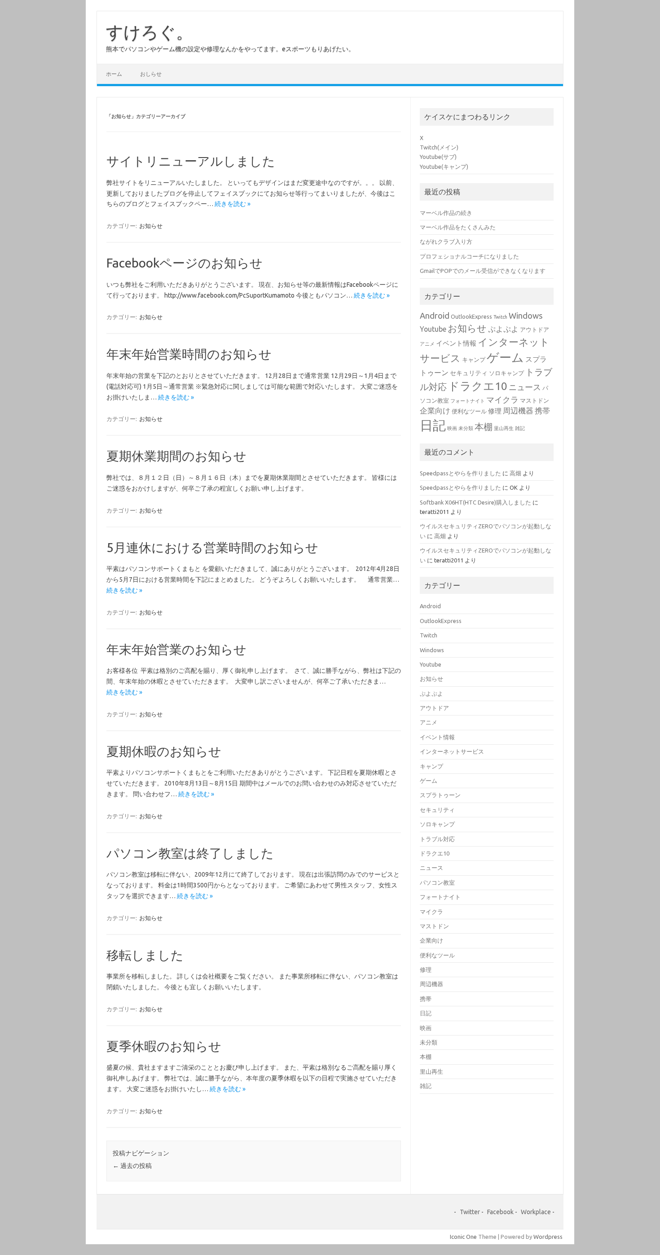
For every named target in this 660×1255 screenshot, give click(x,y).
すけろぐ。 (149, 31)
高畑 (515, 473)
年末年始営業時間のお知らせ (189, 354)
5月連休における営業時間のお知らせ (212, 547)
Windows (526, 315)
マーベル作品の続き (446, 213)
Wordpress (548, 1236)
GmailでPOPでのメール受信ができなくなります (483, 271)
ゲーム (505, 357)
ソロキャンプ (506, 373)
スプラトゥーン (440, 795)
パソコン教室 (437, 882)
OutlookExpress (471, 316)
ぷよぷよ (503, 329)
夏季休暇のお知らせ (163, 1046)
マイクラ (502, 399)
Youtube (433, 329)
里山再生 (504, 428)
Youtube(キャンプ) (444, 166)
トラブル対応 (437, 839)
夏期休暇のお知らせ (163, 751)
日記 (433, 425)
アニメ (427, 344)
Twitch (500, 317)
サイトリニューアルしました (190, 161)
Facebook (500, 1212)
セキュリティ (469, 373)
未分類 (465, 428)
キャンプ (473, 359)
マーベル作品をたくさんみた (458, 227)
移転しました (145, 955)
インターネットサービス (452, 751)
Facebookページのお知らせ (184, 263)
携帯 (542, 410)
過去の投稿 (132, 1165)
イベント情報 (456, 343)
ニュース (525, 386)
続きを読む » (233, 203)
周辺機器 (518, 410)
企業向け (435, 410)
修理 (495, 411)
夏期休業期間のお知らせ (176, 456)
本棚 (484, 427)
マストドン (534, 400)
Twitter (470, 1212)
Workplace (536, 1212)
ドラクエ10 (477, 386)
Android (434, 315)
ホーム (114, 74)
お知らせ (151, 226)
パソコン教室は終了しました (190, 853)
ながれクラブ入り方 (446, 241)
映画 (452, 428)
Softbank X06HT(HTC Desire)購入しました (475, 502)
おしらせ (151, 74)
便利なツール (469, 411)
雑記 (520, 428)
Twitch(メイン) (439, 147)
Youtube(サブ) (438, 157)
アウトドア (534, 329)
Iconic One (463, 1236)
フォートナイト (467, 401)
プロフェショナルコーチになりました (469, 256)
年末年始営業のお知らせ (176, 649)
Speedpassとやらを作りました (460, 473)
